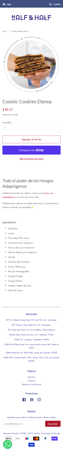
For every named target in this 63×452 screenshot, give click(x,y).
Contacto (31, 380)
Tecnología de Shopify (50, 433)
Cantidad (6, 122)
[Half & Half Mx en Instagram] (39, 400)
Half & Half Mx (33, 433)
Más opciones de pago (31, 158)
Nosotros (31, 377)
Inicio (4, 31)
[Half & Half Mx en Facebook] (24, 400)
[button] (9, 222)
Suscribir (53, 423)
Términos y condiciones (31, 384)
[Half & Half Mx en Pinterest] (31, 400)
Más (8, 4)
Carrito (57, 4)
